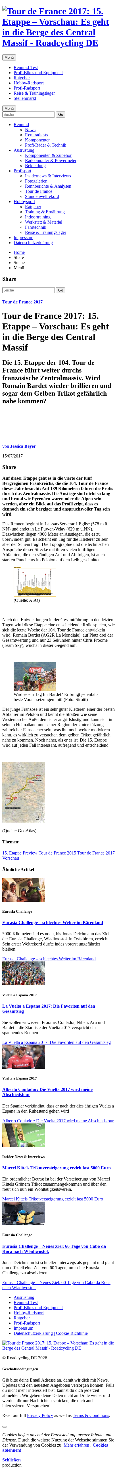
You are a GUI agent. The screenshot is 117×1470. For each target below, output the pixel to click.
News (30, 129)
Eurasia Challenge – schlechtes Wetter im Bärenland (52, 922)
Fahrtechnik (35, 227)
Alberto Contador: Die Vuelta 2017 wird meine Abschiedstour (58, 1120)
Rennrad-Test (26, 67)
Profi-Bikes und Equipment (38, 72)
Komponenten (38, 139)
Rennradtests (36, 134)
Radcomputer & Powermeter (50, 160)
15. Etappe (12, 853)
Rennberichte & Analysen (48, 186)
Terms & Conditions (91, 1415)
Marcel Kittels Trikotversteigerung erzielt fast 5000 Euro (56, 1167)
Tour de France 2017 (22, 301)
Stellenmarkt (25, 98)
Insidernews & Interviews (48, 175)
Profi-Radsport (27, 88)
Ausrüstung (24, 150)
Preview (30, 853)
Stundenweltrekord (42, 196)
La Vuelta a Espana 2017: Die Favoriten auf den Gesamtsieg (56, 1042)
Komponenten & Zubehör (48, 155)
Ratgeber (22, 77)
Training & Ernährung (45, 211)
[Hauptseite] (58, 43)
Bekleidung (35, 165)
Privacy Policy (40, 1415)
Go (60, 114)
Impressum (23, 237)
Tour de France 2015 (57, 853)
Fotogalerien (36, 181)
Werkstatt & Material (43, 222)
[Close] (4, 1427)
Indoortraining (38, 216)
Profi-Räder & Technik (45, 145)
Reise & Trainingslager (34, 93)
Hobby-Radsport (29, 82)
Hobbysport (24, 201)
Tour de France (38, 191)
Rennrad (21, 124)
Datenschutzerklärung (33, 242)
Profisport (22, 170)
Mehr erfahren (77, 1445)
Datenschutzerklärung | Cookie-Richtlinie (51, 1333)
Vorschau (10, 858)
